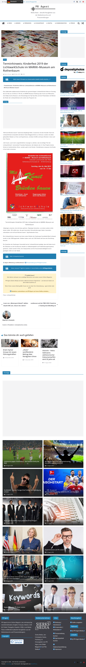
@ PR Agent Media (77, 631)
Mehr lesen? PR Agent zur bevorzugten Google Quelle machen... (31, 79)
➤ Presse (72, 23)
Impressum (58, 649)
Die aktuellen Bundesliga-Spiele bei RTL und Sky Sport (62, 492)
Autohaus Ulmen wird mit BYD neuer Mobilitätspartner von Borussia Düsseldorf (21, 577)
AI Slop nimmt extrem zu (53, 521)
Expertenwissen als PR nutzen (54, 550)
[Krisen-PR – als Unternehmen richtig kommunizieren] (63, 598)
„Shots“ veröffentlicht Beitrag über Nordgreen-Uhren (29, 353)
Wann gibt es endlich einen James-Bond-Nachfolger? (20, 521)
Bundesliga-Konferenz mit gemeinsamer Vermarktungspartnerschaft (57, 462)
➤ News (9, 23)
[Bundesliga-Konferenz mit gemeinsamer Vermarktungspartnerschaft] (63, 454)
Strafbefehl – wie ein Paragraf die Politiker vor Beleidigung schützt (22, 491)
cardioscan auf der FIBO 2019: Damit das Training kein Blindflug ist (43, 304)
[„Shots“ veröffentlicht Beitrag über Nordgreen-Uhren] (29, 340)
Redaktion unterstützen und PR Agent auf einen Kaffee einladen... (30, 291)
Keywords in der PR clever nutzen (14, 607)
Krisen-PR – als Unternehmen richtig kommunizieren (61, 607)
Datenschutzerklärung (59, 647)
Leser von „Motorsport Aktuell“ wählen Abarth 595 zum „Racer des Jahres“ (15, 304)
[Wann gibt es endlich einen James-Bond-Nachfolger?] (22, 511)
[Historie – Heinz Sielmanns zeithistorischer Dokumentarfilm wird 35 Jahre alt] (49, 340)
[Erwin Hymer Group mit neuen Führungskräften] (9, 340)
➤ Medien (17, 23)
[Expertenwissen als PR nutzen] (63, 540)
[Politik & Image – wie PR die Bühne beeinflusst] (22, 540)
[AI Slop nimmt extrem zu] (63, 511)
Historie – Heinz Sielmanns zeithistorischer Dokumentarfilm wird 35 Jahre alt (48, 354)
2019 (23, 74)
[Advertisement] (29, 116)
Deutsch (13, 1)
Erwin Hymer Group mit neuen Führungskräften (9, 352)
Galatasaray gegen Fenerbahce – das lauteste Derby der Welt (21, 462)
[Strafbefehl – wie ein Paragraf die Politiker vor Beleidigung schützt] (22, 483)
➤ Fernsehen (27, 23)
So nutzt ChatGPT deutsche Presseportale (58, 578)
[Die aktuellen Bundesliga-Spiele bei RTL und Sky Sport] (63, 483)
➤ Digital (49, 23)
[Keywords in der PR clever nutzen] (22, 598)
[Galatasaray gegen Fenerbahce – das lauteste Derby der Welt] (22, 454)
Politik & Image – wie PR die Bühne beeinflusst (18, 550)
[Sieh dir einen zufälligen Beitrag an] (83, 23)
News (5, 59)
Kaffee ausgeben (77, 622)
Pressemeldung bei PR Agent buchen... (36, 262)
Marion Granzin (8, 74)
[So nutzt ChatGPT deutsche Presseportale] (63, 569)
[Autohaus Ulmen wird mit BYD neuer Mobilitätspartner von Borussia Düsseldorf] (22, 569)
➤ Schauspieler (39, 23)
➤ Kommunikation (61, 23)
